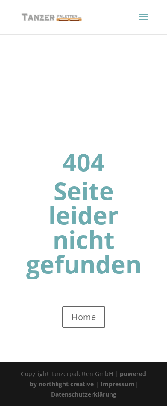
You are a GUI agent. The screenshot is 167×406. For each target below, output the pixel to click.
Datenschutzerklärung (83, 394)
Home (84, 317)
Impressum (117, 384)
